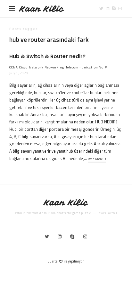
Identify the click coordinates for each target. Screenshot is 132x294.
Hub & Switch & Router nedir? (47, 56)
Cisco (23, 67)
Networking (54, 67)
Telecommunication (82, 67)
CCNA (13, 67)
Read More (95, 158)
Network (36, 67)
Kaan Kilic (42, 9)
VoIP (103, 67)
